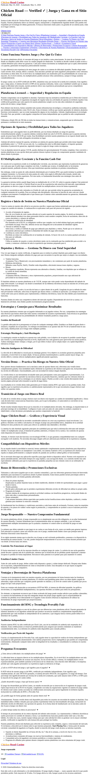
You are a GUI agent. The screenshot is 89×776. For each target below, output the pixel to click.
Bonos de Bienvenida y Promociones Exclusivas (52, 45)
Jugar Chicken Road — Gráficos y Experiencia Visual (55, 43)
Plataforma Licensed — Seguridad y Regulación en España (62, 35)
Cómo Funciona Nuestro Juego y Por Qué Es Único (20, 35)
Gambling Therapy (12, 754)
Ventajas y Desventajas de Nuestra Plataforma (47, 48)
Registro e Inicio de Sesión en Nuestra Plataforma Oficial (22, 39)
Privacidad (5, 763)
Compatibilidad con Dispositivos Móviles (17, 45)
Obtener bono (6, 31)
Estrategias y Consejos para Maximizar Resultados (28, 41)
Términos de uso (15, 763)
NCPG (40, 754)
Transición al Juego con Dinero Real (20, 43)
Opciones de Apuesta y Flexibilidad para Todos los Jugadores (24, 37)
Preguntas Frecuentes (28, 50)
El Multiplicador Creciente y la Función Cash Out (66, 37)
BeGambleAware (28, 754)
